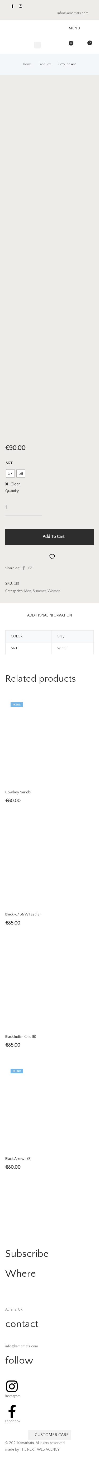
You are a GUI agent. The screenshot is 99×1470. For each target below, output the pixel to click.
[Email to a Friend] (30, 568)
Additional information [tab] (49, 615)
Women (54, 591)
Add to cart (53, 536)
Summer (39, 591)
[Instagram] (20, 6)
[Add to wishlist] (49, 556)
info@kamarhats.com (72, 13)
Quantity (12, 491)
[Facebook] (12, 6)
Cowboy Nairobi (18, 792)
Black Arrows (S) (18, 1159)
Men (27, 591)
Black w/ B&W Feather (23, 914)
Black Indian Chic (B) (20, 1037)
